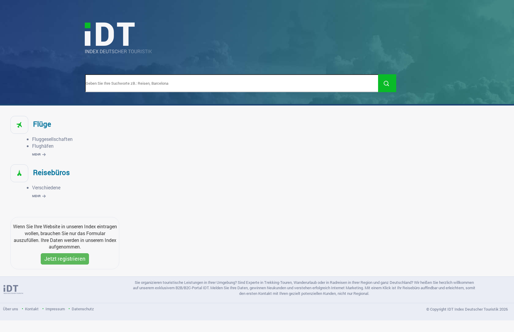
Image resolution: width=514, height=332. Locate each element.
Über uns (10, 308)
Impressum (55, 308)
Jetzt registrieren (64, 258)
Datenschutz (83, 308)
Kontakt (32, 308)
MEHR (36, 154)
